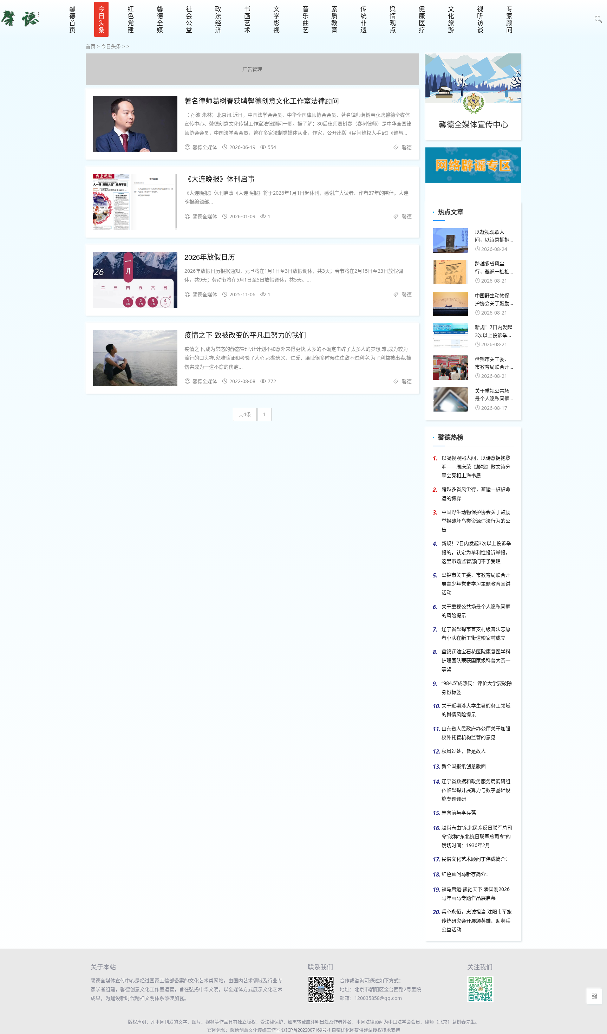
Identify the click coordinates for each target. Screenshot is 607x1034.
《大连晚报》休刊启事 (219, 179)
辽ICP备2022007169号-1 (306, 1030)
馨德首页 (72, 19)
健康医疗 (422, 19)
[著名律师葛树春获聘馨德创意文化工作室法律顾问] (135, 125)
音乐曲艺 (305, 19)
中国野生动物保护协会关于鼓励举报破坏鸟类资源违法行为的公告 (476, 521)
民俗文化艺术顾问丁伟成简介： (476, 858)
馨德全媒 (160, 19)
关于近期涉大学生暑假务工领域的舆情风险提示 (476, 710)
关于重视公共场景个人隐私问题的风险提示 (476, 611)
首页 (91, 46)
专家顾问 (509, 19)
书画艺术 (247, 19)
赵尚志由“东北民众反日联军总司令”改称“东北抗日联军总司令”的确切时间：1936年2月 (477, 836)
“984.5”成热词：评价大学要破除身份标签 (477, 687)
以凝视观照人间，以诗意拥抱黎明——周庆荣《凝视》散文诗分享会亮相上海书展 (476, 466)
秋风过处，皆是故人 (464, 751)
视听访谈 (480, 19)
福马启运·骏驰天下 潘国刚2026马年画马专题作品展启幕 (476, 893)
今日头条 (101, 19)
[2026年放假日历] (135, 281)
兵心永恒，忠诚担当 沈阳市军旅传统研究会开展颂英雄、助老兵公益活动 (477, 920)
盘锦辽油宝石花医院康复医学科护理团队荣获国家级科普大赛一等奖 (476, 660)
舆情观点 (393, 19)
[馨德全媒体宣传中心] (20, 29)
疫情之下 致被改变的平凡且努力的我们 (245, 335)
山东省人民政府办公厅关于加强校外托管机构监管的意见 (476, 733)
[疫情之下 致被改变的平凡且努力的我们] (135, 359)
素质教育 (334, 19)
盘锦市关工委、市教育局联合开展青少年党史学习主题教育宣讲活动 (476, 583)
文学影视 (276, 19)
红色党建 (131, 19)
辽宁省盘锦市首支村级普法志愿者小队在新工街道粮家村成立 (476, 633)
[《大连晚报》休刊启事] (135, 203)
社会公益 (189, 19)
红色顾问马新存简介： (466, 874)
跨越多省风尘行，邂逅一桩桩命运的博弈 (476, 493)
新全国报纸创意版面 (464, 766)
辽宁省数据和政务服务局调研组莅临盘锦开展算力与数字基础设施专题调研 (476, 790)
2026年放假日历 (209, 257)
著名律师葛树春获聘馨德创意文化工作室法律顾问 (261, 101)
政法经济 (218, 19)
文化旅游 (451, 19)
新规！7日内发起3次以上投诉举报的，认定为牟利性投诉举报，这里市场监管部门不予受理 (476, 552)
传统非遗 (363, 19)
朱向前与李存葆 (459, 812)
